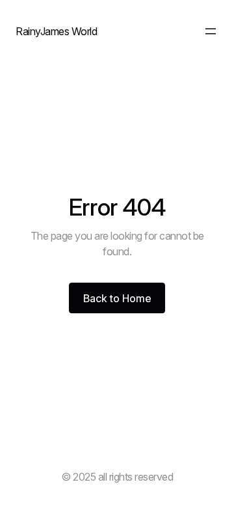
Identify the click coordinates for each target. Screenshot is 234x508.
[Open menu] (210, 31)
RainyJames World (56, 31)
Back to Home (117, 298)
